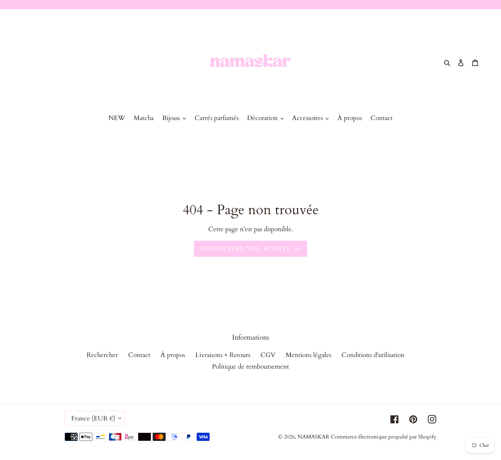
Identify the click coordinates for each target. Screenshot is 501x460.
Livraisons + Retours (222, 355)
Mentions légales (308, 355)
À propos (173, 355)
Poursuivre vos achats (245, 248)
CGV (267, 355)
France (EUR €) (93, 418)
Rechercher (102, 355)
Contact (139, 355)
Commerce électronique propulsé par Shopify (383, 437)
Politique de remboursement (250, 366)
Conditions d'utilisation (373, 355)
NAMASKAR (313, 437)
